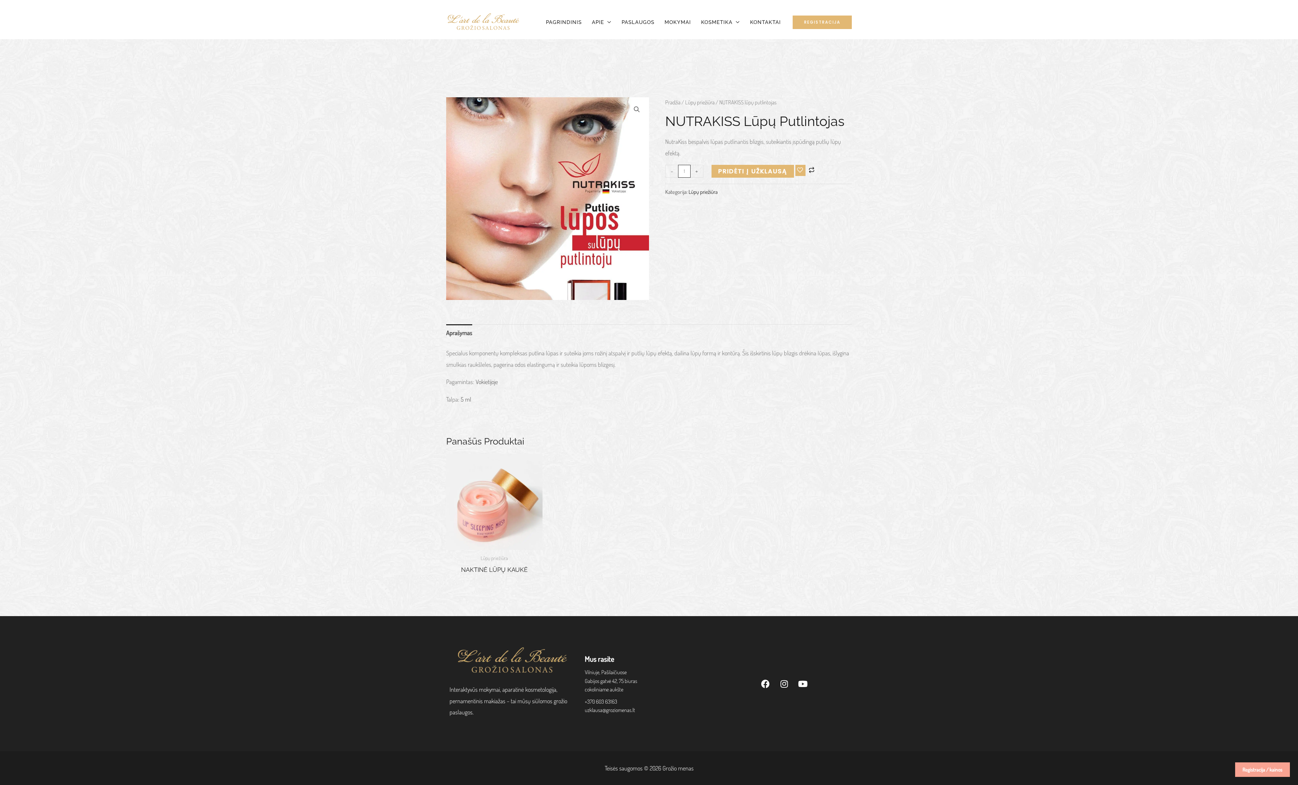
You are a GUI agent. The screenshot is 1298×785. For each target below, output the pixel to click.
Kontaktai (765, 22)
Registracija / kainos (1262, 769)
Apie (598, 22)
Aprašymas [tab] (459, 332)
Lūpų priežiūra (700, 102)
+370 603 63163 (601, 701)
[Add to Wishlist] (800, 170)
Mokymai (678, 22)
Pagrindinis (564, 22)
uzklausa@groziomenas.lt (610, 710)
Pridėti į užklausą (752, 171)
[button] (822, 22)
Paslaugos (638, 22)
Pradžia (672, 102)
